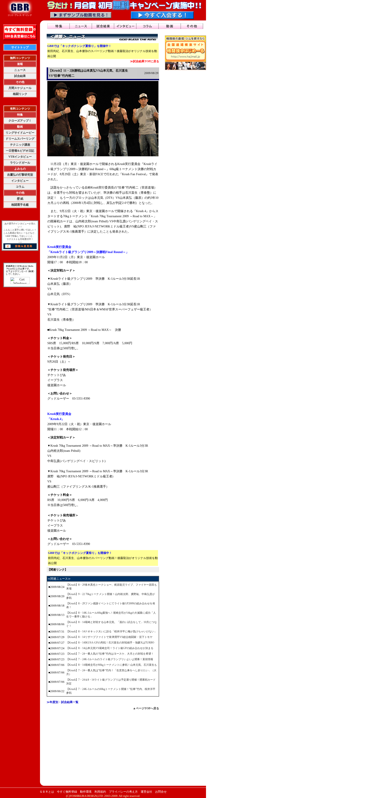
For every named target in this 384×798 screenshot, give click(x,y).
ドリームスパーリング (20, 138)
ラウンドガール (20, 162)
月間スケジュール (20, 88)
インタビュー (20, 180)
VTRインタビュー (20, 156)
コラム (20, 186)
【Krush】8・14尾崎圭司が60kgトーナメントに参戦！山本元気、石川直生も (111, 664)
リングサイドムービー (20, 132)
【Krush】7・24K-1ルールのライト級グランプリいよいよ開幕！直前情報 (109, 659)
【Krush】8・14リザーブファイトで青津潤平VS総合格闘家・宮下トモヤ (109, 637)
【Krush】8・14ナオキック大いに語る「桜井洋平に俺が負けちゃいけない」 (111, 631)
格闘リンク (20, 94)
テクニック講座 (20, 144)
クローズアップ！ (20, 120)
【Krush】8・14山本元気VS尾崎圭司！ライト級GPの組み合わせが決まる (109, 648)
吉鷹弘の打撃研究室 (20, 174)
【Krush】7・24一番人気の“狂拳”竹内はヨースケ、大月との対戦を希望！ (110, 653)
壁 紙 (20, 198)
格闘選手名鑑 (20, 204)
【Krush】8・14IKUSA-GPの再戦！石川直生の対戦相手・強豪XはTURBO (110, 642)
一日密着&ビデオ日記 (20, 150)
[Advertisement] (103, 748)
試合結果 (20, 76)
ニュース (20, 70)
